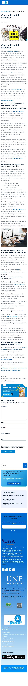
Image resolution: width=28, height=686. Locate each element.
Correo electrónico (5, 433)
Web (2, 439)
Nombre (3, 427)
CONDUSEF (22, 590)
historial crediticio (7, 11)
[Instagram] (6, 569)
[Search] (25, 465)
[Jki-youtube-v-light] (10, 569)
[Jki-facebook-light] (3, 569)
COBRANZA (23, 596)
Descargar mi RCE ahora (13, 483)
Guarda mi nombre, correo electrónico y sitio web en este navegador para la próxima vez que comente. (13, 447)
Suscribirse (14, 530)
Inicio (2, 11)
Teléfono (3, 422)
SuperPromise (15, 349)
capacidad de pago (7, 100)
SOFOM (16, 551)
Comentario (4, 406)
